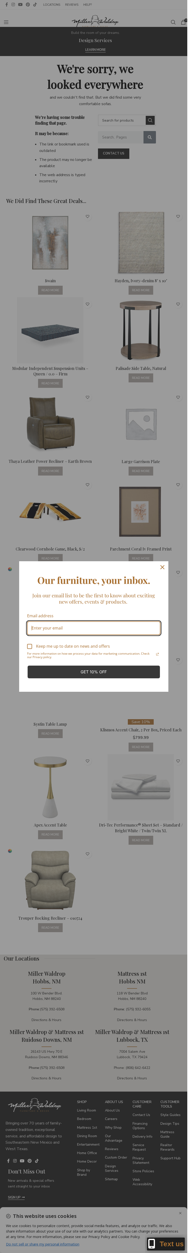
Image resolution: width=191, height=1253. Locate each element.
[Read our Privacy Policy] (157, 654)
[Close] (162, 567)
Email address (40, 616)
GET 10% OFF (94, 671)
